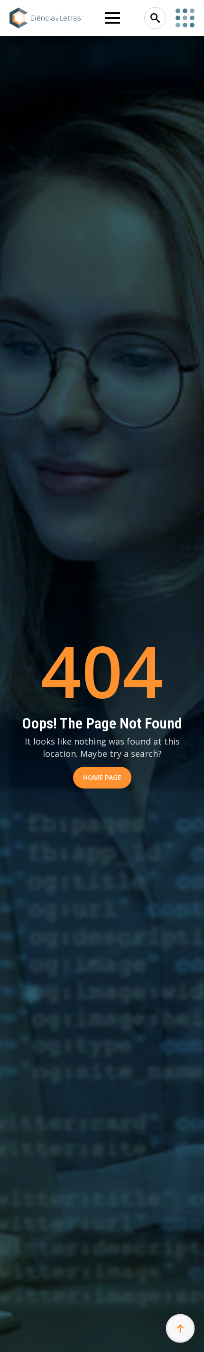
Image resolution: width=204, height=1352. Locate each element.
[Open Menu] (112, 18)
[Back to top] (180, 1328)
